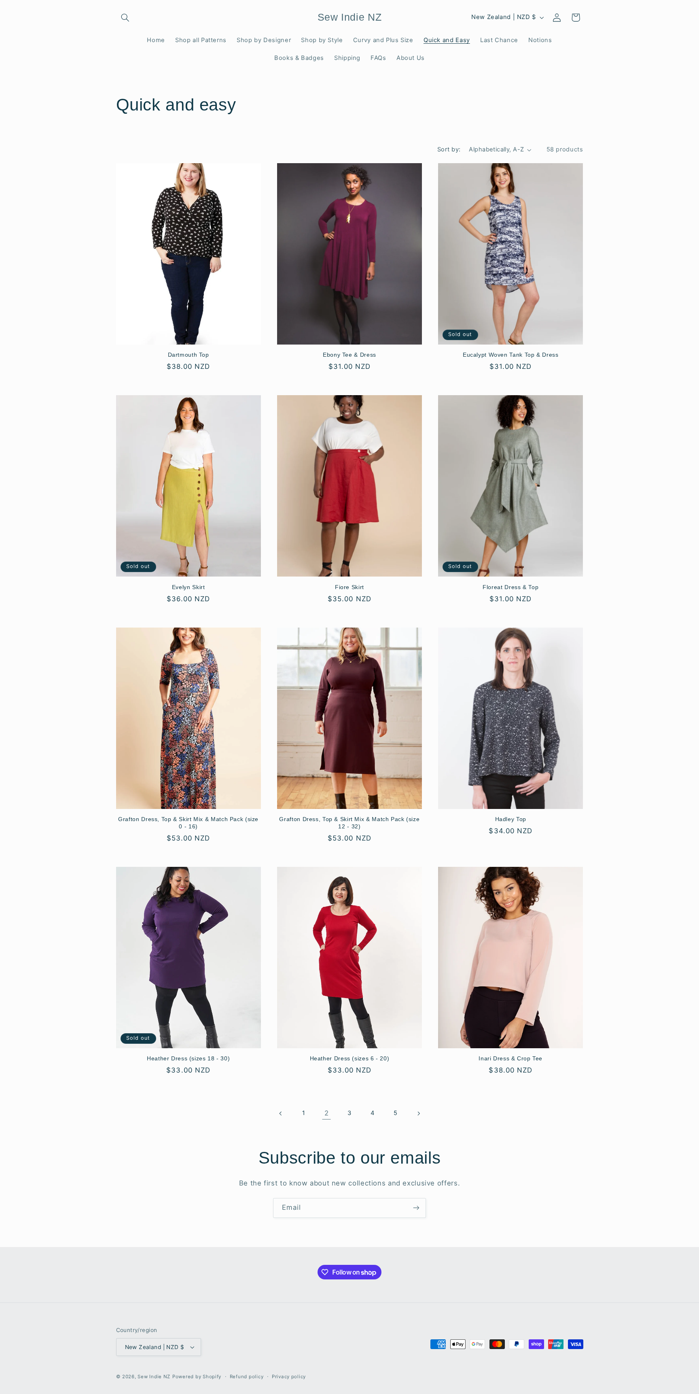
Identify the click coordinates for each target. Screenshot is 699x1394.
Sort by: (448, 149)
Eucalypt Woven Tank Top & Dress (511, 355)
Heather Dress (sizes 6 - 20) (350, 1059)
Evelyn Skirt (188, 587)
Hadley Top (510, 819)
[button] (125, 17)
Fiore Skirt (349, 587)
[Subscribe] (416, 1208)
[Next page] (418, 1113)
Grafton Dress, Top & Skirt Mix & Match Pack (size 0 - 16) (188, 823)
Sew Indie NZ (154, 1376)
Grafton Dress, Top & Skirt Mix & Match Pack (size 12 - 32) (349, 823)
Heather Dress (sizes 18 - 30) (188, 1059)
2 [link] (326, 1113)
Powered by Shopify (196, 1376)
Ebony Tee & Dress (349, 355)
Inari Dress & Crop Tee (510, 1059)
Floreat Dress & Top (510, 587)
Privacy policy (289, 1376)
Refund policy (247, 1376)
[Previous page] (280, 1113)
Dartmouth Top (188, 355)
